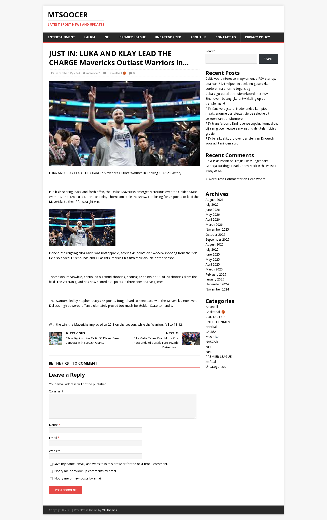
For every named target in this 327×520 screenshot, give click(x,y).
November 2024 (217, 289)
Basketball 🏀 (117, 73)
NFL (107, 37)
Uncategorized (168, 37)
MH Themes (109, 510)
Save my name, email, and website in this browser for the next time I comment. (110, 464)
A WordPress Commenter (224, 179)
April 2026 (213, 219)
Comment (56, 391)
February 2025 (216, 274)
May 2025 (213, 259)
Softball (211, 362)
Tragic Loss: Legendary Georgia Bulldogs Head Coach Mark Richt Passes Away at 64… (241, 166)
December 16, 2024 (67, 73)
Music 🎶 (212, 337)
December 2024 (217, 284)
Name (54, 425)
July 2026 (212, 204)
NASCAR (212, 341)
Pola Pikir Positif (217, 161)
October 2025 (215, 234)
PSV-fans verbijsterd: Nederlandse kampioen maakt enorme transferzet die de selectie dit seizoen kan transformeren (237, 113)
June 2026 (213, 209)
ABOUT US (198, 37)
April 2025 (213, 264)
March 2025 (214, 269)
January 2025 (215, 279)
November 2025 (217, 229)
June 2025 (213, 254)
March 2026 (214, 224)
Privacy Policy (257, 37)
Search (210, 51)
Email (53, 438)
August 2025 (215, 244)
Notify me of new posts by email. (78, 478)
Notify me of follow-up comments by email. (85, 471)
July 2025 (212, 249)
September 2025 (217, 239)
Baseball (212, 307)
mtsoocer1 (93, 73)
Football (211, 327)
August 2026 (215, 199)
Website (55, 451)
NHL (209, 351)
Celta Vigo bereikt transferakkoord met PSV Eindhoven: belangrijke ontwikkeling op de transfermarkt (237, 98)
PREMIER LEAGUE (132, 37)
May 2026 (213, 214)
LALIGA (89, 37)
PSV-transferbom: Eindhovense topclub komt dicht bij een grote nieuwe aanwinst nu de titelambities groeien (242, 128)
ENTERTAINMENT (61, 37)
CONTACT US (226, 37)
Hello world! (256, 179)
